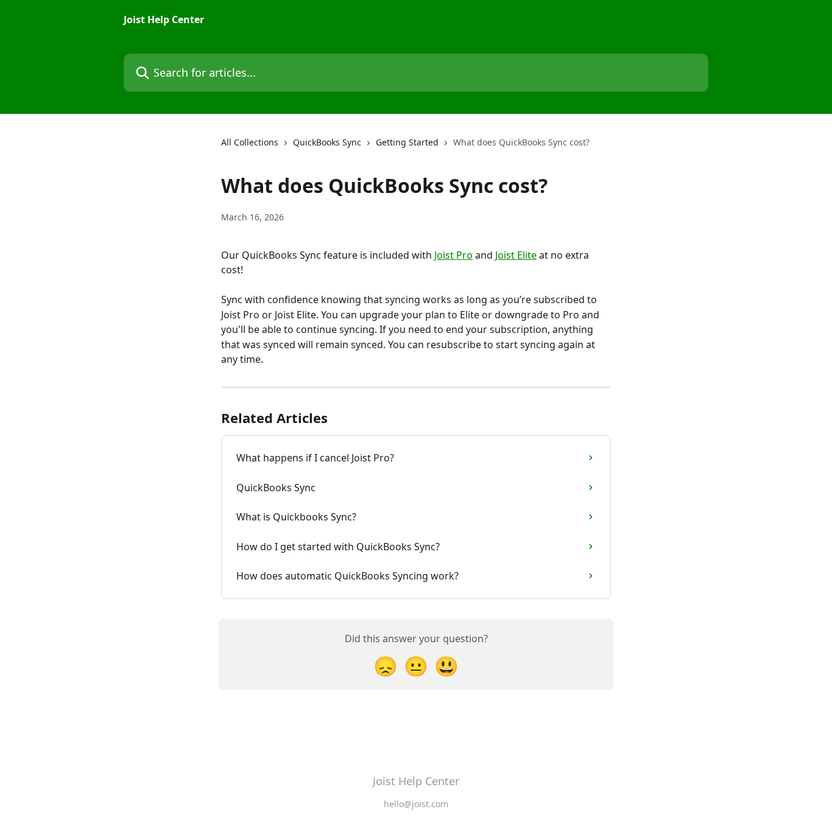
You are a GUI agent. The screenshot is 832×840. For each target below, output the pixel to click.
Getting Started (407, 142)
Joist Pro (453, 255)
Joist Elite (516, 255)
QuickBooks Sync (327, 142)
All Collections (249, 142)
